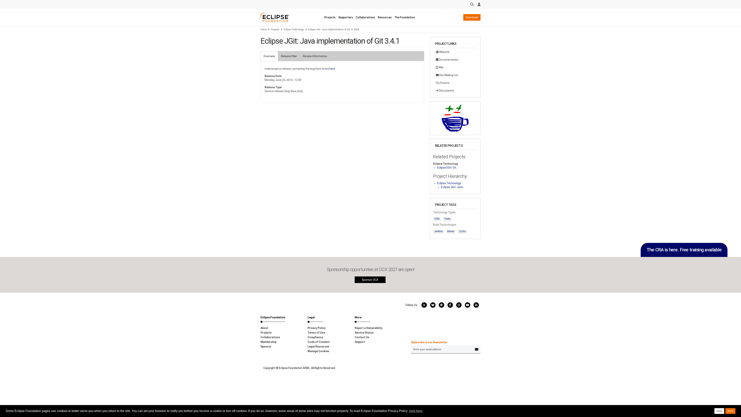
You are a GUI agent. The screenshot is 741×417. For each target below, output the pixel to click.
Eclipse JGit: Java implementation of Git (329, 29)
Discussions (446, 90)
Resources (385, 17)
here (332, 68)
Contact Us (362, 337)
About (264, 328)
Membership (268, 341)
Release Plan (289, 56)
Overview (269, 56)
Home (264, 29)
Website (444, 51)
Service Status (364, 332)
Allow (730, 411)
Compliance (315, 337)
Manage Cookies (318, 351)
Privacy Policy (317, 328)
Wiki (440, 67)
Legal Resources (318, 346)
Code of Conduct (319, 341)
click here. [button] (416, 411)
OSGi (437, 218)
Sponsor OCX (370, 279)
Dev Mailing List (448, 75)
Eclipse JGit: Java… (452, 187)
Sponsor (266, 346)
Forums (444, 82)
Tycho (462, 231)
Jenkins (438, 231)
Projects (330, 17)
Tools (447, 218)
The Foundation (404, 17)
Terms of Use (316, 332)
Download (472, 17)
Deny (719, 411)
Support (360, 341)
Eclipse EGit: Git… (447, 167)
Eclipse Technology (294, 29)
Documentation (448, 59)
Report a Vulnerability (368, 328)
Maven (450, 231)
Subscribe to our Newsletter (429, 342)
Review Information (315, 56)
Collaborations (365, 17)
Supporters (345, 17)
